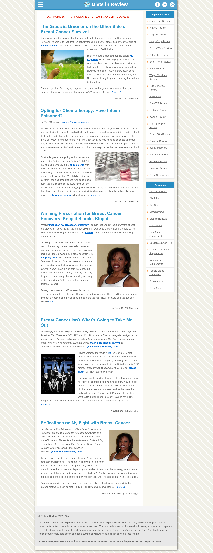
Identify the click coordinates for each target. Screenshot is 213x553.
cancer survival (49, 45)
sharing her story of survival (105, 343)
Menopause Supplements (156, 262)
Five (108, 353)
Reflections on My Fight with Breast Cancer (85, 422)
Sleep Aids (155, 288)
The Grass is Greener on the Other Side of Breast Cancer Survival (84, 29)
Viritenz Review (157, 28)
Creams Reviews (158, 218)
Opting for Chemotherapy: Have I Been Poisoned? (80, 113)
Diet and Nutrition (158, 191)
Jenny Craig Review (159, 41)
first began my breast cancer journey (68, 225)
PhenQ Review (157, 68)
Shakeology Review (159, 21)
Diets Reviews (156, 212)
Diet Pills (154, 198)
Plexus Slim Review (159, 134)
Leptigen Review (158, 110)
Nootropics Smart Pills (160, 243)
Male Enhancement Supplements (159, 251)
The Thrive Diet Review (157, 125)
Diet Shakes (155, 205)
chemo (89, 232)
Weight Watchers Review (158, 77)
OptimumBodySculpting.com (75, 122)
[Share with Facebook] (157, 4)
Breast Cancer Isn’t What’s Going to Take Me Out (86, 322)
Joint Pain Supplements (156, 234)
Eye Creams (155, 225)
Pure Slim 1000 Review (157, 88)
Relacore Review (158, 161)
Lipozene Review (158, 168)
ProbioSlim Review (159, 175)
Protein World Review (160, 48)
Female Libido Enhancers (156, 273)
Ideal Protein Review (160, 62)
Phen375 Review (158, 103)
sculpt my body (49, 257)
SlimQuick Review (158, 154)
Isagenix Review (157, 34)
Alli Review (155, 96)
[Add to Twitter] (164, 4)
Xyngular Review (158, 148)
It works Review (157, 117)
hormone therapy (61, 195)
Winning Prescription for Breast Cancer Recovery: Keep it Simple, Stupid (81, 216)
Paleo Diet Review (159, 55)
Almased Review (158, 141)
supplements (77, 165)
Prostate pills (156, 281)
